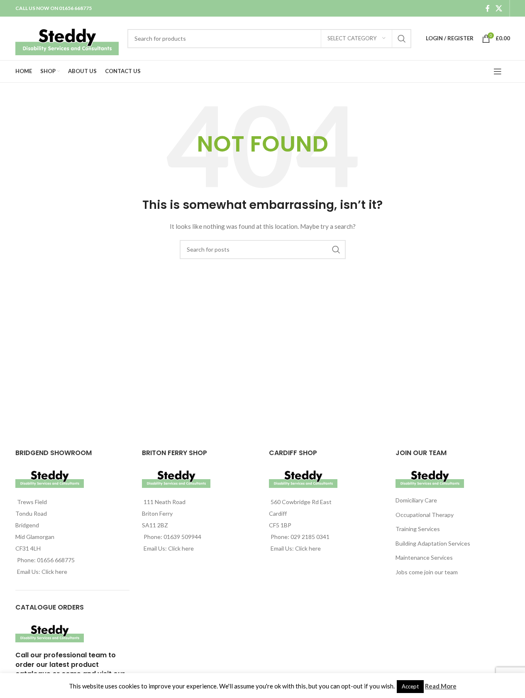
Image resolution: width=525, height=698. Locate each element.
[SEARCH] (401, 38)
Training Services (418, 528)
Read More (441, 686)
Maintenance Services (424, 557)
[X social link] (499, 8)
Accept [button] (410, 686)
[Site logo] (67, 37)
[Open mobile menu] (497, 71)
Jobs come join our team (427, 572)
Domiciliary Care (416, 500)
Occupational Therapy (425, 514)
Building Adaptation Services (433, 543)
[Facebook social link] (488, 8)
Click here (54, 571)
